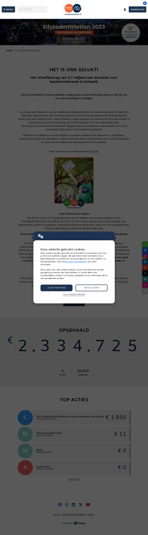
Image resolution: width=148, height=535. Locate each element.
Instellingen (91, 288)
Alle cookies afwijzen (74, 294)
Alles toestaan (56, 288)
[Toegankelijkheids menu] (145, 3)
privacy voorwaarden (77, 262)
